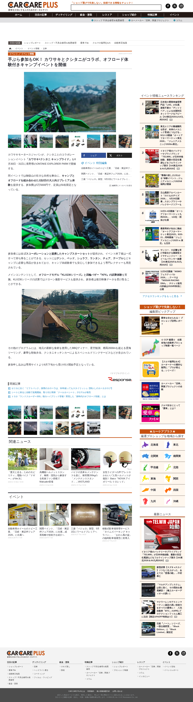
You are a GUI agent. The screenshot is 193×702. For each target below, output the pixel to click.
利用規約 (90, 691)
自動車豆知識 (120, 43)
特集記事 (152, 15)
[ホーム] (9, 48)
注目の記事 (41, 15)
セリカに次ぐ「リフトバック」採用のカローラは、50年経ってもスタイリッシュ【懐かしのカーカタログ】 (62, 388)
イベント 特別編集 (96, 162)
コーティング (39, 674)
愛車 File (84, 43)
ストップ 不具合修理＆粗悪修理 (109, 20)
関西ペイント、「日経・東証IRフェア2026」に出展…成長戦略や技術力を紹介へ (119, 173)
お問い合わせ (117, 691)
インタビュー (144, 676)
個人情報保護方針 (103, 691)
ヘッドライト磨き (41, 670)
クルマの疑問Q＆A (101, 43)
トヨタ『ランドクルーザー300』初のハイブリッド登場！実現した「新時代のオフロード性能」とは (58, 396)
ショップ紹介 (129, 15)
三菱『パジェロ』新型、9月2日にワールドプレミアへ (106, 179)
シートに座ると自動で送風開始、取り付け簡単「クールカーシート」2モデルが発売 (51, 392)
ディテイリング (63, 15)
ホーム (18, 15)
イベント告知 (169, 667)
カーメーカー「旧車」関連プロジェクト (150, 20)
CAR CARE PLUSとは (76, 691)
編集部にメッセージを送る (122, 185)
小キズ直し (65, 667)
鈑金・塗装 (86, 15)
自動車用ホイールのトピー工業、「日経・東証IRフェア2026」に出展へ (115, 168)
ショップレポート (32, 43)
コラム (179, 20)
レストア (107, 15)
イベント (174, 15)
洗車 (36, 667)
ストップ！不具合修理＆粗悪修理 (60, 43)
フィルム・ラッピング (43, 677)
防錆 (63, 670)
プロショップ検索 (121, 670)
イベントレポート (171, 670)
